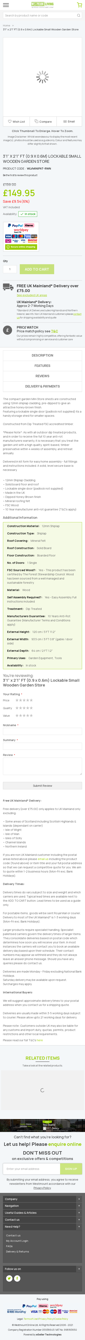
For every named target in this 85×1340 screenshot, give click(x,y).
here (40, 1040)
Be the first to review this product (20, 175)
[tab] (42, 386)
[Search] (78, 15)
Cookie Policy (61, 1319)
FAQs (9, 1246)
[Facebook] (17, 1278)
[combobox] (42, 15)
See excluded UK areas (32, 295)
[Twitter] (9, 1278)
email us (43, 859)
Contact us (13, 1235)
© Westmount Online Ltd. (25, 1325)
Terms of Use (30, 1319)
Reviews (42, 376)
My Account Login (17, 1241)
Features (42, 365)
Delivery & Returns (17, 1251)
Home (6, 25)
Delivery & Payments (42, 386)
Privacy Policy (46, 1319)
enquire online (64, 1144)
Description (42, 355)
